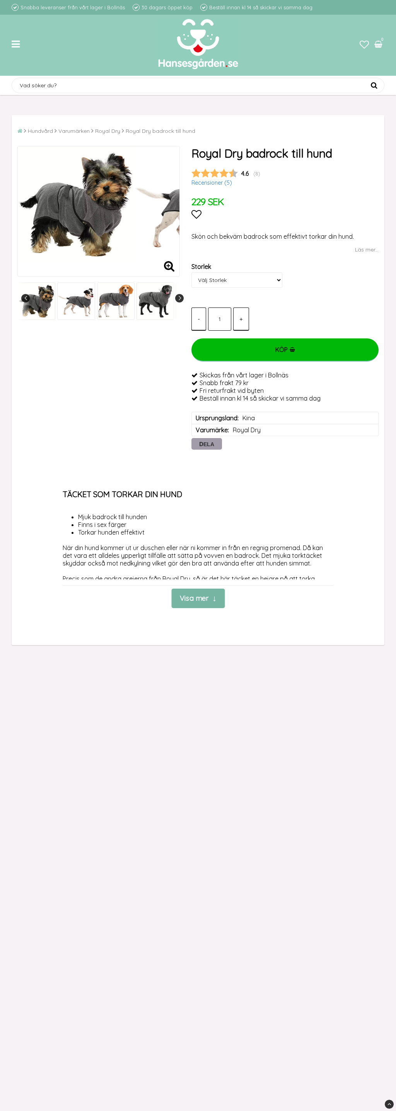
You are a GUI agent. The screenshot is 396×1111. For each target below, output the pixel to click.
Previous (25, 298)
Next (179, 298)
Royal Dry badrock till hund (160, 130)
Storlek (201, 266)
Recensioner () (211, 182)
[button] (364, 44)
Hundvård (40, 130)
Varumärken (74, 130)
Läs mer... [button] (367, 249)
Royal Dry (107, 130)
